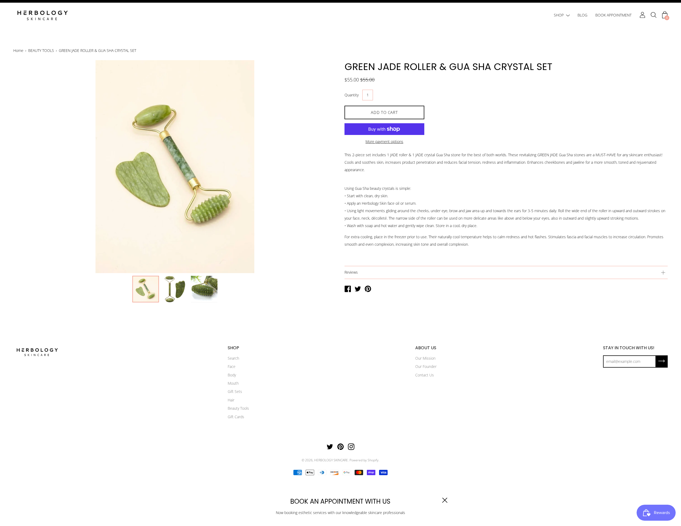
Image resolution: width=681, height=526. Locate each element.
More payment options (384, 141)
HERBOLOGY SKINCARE (331, 460)
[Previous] (26, 166)
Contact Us (424, 374)
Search (233, 358)
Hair (231, 399)
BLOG (582, 15)
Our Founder (426, 366)
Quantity (351, 94)
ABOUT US (425, 348)
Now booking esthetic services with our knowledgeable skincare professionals (340, 512)
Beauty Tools (238, 408)
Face (231, 366)
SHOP (559, 15)
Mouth (233, 383)
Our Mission (425, 358)
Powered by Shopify (364, 460)
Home (18, 50)
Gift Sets (235, 391)
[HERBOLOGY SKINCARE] (347, 289)
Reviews (351, 272)
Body (232, 374)
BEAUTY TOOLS (41, 50)
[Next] (323, 166)
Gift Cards (236, 416)
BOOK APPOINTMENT (613, 15)
